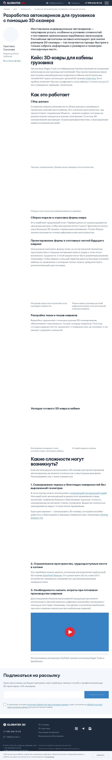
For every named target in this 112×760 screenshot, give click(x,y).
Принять (100, 755)
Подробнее (49, 757)
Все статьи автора (12, 61)
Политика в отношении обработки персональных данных (58, 749)
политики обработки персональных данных (47, 704)
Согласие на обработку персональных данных (54, 745)
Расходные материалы (48, 732)
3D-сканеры (43, 725)
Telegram (75, 3)
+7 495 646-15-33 (93, 3)
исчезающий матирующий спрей (88, 493)
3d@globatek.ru (56, 3)
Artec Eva (91, 78)
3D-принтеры (44, 728)
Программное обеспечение (50, 736)
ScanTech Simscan (52, 575)
